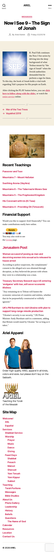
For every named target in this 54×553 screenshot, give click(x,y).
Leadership (11, 506)
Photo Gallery (12, 503)
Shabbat (12, 458)
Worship (9, 436)
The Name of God (17, 521)
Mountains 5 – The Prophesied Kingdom (24, 195)
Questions (10, 518)
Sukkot (11, 481)
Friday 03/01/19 (38, 34)
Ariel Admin (20, 34)
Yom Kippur (14, 477)
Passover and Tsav (12, 171)
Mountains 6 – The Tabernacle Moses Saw (25, 189)
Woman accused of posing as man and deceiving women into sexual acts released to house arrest (27, 257)
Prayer (11, 440)
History (9, 510)
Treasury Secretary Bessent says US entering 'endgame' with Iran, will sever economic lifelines (27, 284)
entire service (9, 96)
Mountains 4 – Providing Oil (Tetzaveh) (23, 207)
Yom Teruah (14, 473)
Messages (27, 17)
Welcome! (8, 418)
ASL (7, 422)
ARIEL (27, 5)
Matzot (11, 466)
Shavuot (12, 469)
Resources (8, 529)
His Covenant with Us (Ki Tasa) (19, 201)
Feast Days (11, 455)
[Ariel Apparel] (27, 353)
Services (7, 429)
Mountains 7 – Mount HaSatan (18, 177)
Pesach (11, 462)
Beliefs (8, 514)
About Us (7, 499)
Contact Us (8, 536)
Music (11, 443)
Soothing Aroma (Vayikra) (16, 183)
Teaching (7, 485)
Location (7, 532)
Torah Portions (13, 488)
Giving (9, 239)
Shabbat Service (14, 433)
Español (9, 425)
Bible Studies (12, 495)
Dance (11, 447)
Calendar (7, 525)
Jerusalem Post (15, 247)
